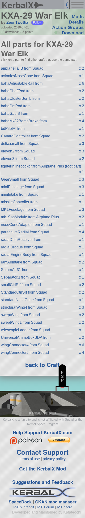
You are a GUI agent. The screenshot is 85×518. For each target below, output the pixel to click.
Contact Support (42, 452)
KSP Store (64, 507)
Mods (78, 16)
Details (76, 22)
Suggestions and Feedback (42, 481)
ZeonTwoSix (17, 22)
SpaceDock (20, 502)
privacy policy (54, 459)
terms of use (30, 459)
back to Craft (42, 365)
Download (73, 32)
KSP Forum (45, 507)
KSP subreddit (23, 507)
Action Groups (68, 27)
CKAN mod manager (55, 502)
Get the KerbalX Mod (42, 468)
